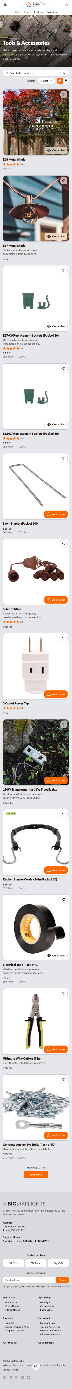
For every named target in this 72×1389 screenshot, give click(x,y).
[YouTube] (16, 1377)
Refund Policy (43, 1365)
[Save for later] (64, 94)
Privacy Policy (9, 1365)
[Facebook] (11, 1377)
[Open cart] (66, 5)
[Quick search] (36, 1366)
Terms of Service (26, 1365)
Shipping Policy (59, 1365)
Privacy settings (10, 1369)
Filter (63, 72)
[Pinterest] (22, 1377)
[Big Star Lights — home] (36, 4)
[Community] (28, 1377)
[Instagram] (5, 1377)
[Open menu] (5, 5)
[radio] (60, 81)
